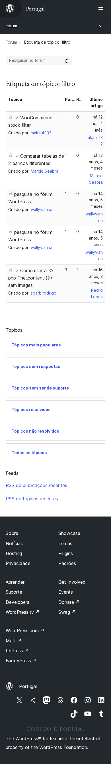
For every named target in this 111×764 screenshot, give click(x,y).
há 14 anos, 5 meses (96, 200)
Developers (17, 602)
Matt (14, 641)
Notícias (14, 543)
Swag (67, 612)
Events (65, 592)
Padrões (67, 563)
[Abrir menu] (102, 8)
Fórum (11, 25)
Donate (69, 602)
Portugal (28, 686)
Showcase (69, 533)
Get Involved (72, 582)
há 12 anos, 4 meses (96, 162)
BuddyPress (21, 660)
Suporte (14, 592)
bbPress (17, 650)
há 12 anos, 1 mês (96, 123)
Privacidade (18, 563)
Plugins (65, 553)
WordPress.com (25, 630)
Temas (65, 543)
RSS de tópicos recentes (32, 498)
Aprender (15, 582)
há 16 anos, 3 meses (96, 276)
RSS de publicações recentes (36, 485)
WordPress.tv (23, 612)
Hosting (14, 553)
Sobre (12, 533)
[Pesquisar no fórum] (66, 60)
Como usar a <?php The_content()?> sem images (31, 278)
